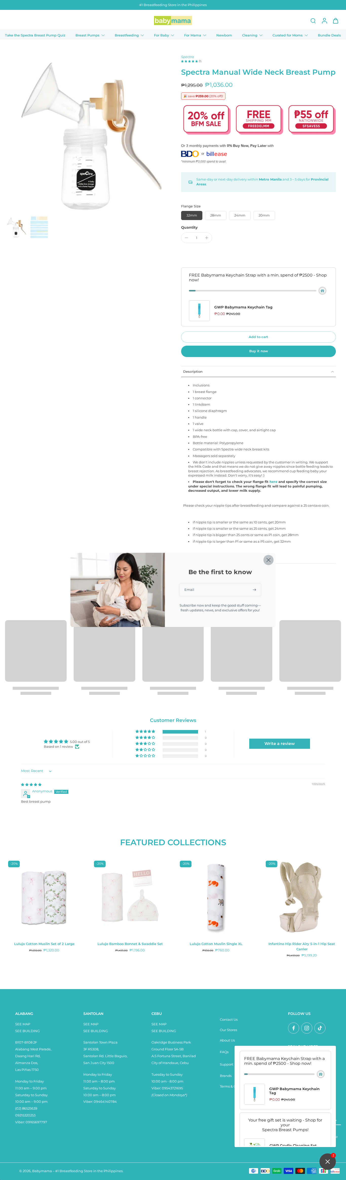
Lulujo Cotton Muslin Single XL (216, 944)
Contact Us (229, 1019)
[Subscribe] (254, 589)
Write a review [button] (279, 743)
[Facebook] (293, 1028)
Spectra (187, 57)
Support (226, 1064)
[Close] (268, 560)
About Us (227, 1040)
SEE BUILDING (27, 1031)
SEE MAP (22, 1024)
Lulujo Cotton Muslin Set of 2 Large (44, 944)
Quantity (189, 227)
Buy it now (258, 351)
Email (189, 590)
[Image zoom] (85, 134)
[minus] (186, 238)
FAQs (224, 1052)
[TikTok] (319, 1028)
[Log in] (324, 20)
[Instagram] (306, 1028)
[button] (258, 337)
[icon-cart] (335, 20)
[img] (31, 784)
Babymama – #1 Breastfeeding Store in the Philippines (77, 1171)
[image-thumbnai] (16, 227)
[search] (313, 20)
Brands (226, 1076)
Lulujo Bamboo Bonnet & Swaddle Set (130, 944)
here (273, 482)
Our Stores (228, 1030)
